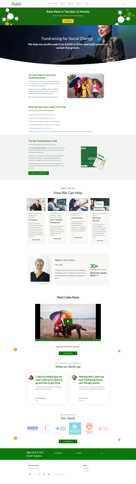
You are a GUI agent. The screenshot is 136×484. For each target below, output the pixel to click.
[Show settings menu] (96, 340)
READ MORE (36, 240)
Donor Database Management (56, 221)
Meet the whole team (98, 274)
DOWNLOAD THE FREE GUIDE (39, 173)
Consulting (33, 220)
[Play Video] (36, 340)
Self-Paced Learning (96, 219)
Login (123, 3)
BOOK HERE (68, 21)
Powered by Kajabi (59, 474)
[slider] (67, 340)
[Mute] (93, 340)
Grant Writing (76, 218)
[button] (68, 353)
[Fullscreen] (99, 340)
